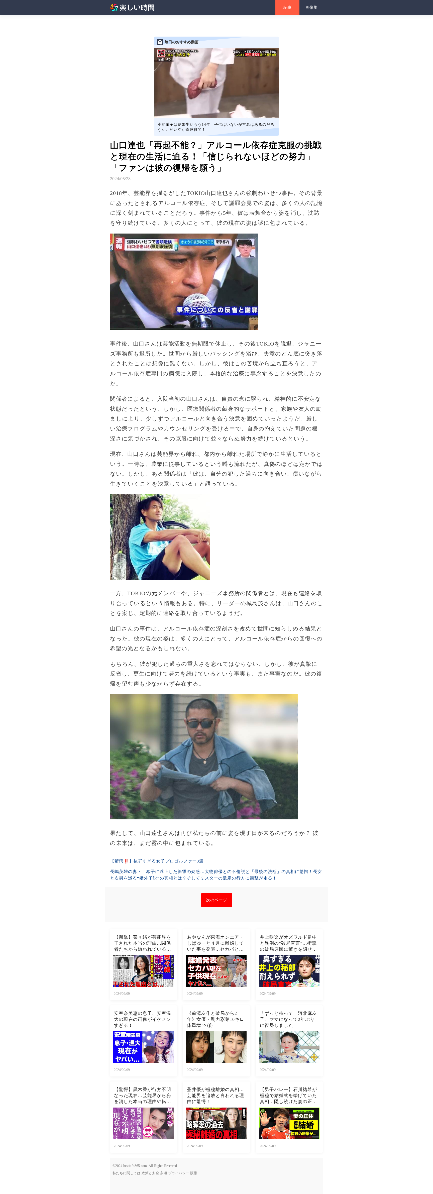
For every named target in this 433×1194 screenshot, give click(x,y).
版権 (193, 1173)
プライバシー (178, 1173)
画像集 (311, 7)
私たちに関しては (127, 1173)
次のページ (216, 900)
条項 (163, 1173)
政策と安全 (150, 1173)
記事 (287, 7)
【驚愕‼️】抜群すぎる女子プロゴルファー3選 (157, 861)
